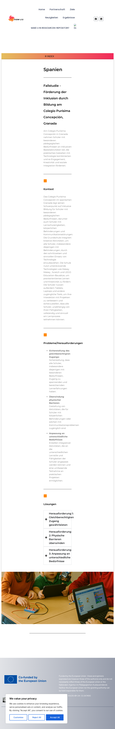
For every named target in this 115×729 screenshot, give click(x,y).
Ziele (72, 9)
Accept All (55, 717)
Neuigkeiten (51, 17)
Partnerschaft (57, 9)
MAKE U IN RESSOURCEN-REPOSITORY (50, 27)
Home (42, 9)
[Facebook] (96, 19)
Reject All (36, 717)
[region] (36, 708)
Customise (18, 717)
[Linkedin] (101, 19)
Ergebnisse (69, 17)
